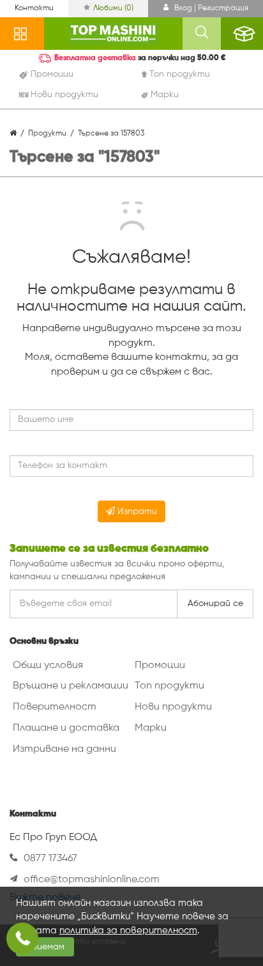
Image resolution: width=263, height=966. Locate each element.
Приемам (45, 946)
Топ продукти (169, 686)
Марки (151, 728)
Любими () (113, 8)
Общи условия (48, 665)
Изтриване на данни (64, 749)
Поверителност (54, 707)
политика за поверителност (128, 930)
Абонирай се (215, 603)
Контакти (34, 8)
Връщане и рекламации (70, 686)
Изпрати (136, 511)
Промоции (160, 665)
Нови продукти (173, 707)
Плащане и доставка (66, 728)
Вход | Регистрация (210, 8)
